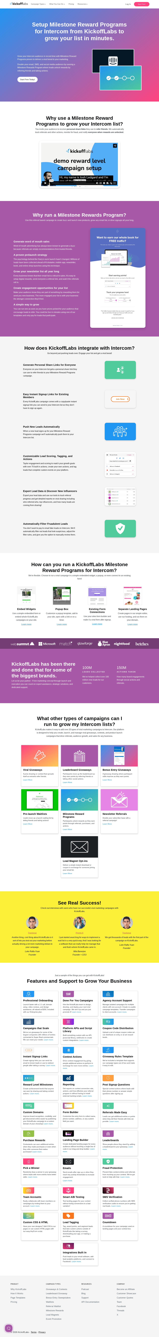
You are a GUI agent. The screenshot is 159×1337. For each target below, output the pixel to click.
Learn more (26, 624)
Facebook (121, 1306)
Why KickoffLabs (18, 1289)
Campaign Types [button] (37, 4)
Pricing (71, 4)
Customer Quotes (125, 1298)
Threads (120, 1310)
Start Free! (142, 4)
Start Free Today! (27, 79)
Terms (34, 1332)
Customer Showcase (126, 1293)
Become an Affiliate (126, 1289)
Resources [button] (82, 4)
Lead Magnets (52, 1315)
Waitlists (50, 1302)
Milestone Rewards (55, 1310)
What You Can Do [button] (56, 4)
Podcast (85, 1289)
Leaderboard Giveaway (56, 1293)
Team (119, 1302)
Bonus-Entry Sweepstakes (58, 1298)
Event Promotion (53, 1319)
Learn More (27, 780)
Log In (128, 4)
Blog (83, 1293)
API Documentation (90, 1302)
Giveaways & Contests (56, 1289)
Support (85, 1298)
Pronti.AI (79, 933)
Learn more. (76, 1012)
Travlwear (32, 933)
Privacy (42, 1332)
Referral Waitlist (53, 1306)
